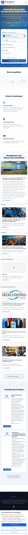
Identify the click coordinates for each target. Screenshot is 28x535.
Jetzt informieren (6, 200)
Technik (3, 204)
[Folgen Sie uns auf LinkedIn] (14, 507)
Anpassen (14, 528)
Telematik (4, 232)
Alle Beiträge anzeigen (13, 376)
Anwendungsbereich (8, 44)
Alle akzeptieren (14, 524)
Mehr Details (7, 426)
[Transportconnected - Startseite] (7, 3)
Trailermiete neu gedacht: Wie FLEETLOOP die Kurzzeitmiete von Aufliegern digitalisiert (13, 178)
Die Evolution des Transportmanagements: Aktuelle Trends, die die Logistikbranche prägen (14, 247)
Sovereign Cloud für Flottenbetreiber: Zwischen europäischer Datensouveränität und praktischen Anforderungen (14, 220)
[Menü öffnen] (25, 2)
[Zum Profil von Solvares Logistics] (18, 81)
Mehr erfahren (5, 280)
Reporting (4, 274)
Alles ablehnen (14, 532)
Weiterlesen (5, 227)
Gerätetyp (5, 50)
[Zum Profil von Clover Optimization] (7, 81)
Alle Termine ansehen (14, 476)
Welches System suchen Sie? (10, 32)
